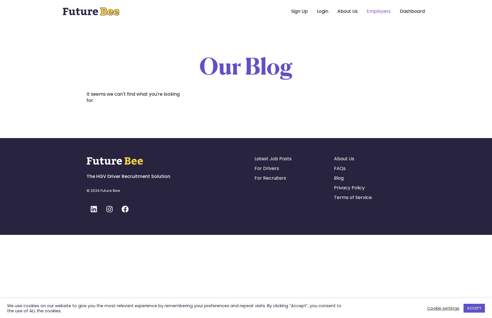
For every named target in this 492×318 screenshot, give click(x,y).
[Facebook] (125, 209)
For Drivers (267, 168)
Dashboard (412, 11)
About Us (347, 11)
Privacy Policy (349, 187)
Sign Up (299, 11)
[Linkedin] (94, 209)
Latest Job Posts (273, 158)
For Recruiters (270, 178)
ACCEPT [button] (474, 308)
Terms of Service (353, 197)
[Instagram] (109, 209)
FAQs (340, 168)
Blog (339, 178)
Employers (379, 11)
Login (322, 11)
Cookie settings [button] (443, 308)
